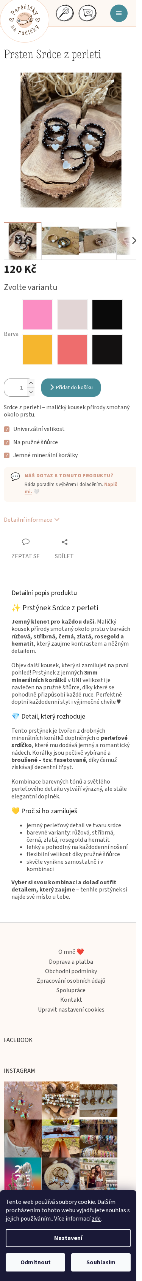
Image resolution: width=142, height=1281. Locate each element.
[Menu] (119, 14)
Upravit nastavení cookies (71, 1009)
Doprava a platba (71, 962)
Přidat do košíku (74, 387)
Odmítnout (35, 1262)
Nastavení (68, 1238)
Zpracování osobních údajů (71, 981)
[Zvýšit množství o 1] (30, 383)
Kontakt (71, 1000)
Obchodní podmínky (71, 971)
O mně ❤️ (71, 952)
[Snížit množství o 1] (30, 392)
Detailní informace (28, 520)
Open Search (64, 12)
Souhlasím (100, 1262)
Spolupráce (71, 990)
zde (96, 1218)
